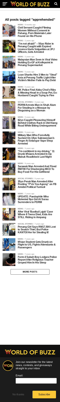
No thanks (18, 394)
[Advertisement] (30, 310)
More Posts (30, 272)
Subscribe (44, 394)
